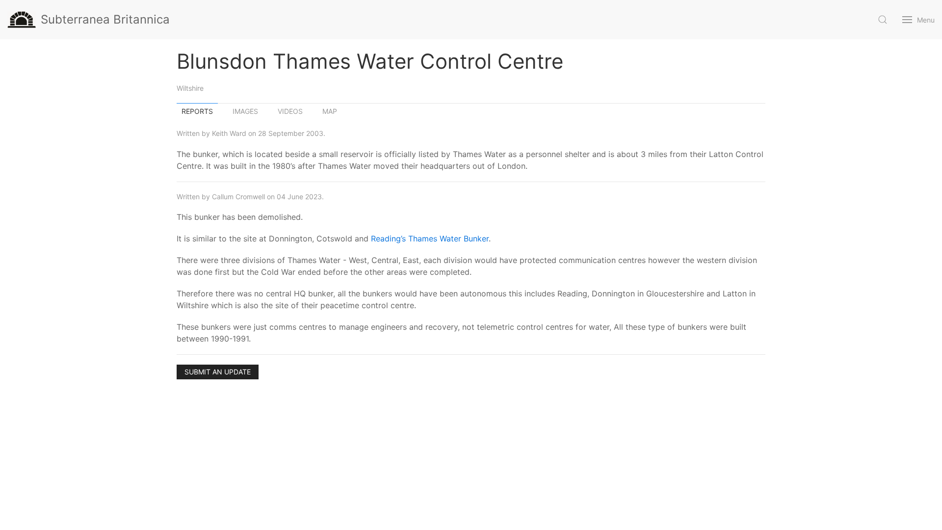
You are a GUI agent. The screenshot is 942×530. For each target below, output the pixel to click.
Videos (290, 111)
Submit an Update (217, 372)
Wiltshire (190, 88)
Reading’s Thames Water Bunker (430, 238)
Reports (197, 111)
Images (245, 111)
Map (329, 111)
